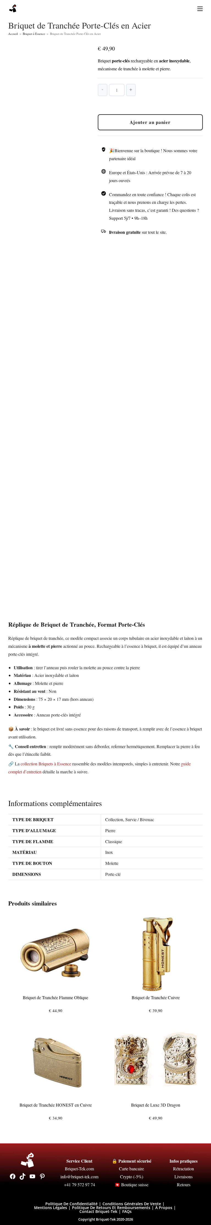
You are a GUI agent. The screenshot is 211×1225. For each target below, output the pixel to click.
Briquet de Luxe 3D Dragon (155, 1105)
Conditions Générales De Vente (131, 1203)
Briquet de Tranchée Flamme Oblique (55, 997)
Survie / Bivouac (139, 819)
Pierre (110, 830)
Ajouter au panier (150, 122)
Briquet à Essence (34, 34)
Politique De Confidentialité (71, 1203)
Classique (113, 841)
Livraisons (183, 1176)
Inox (109, 852)
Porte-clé (113, 874)
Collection (114, 819)
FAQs (127, 1211)
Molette (111, 863)
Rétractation (183, 1168)
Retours (183, 1184)
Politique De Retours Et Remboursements (111, 1207)
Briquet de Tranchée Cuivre (156, 997)
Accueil (13, 34)
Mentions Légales (50, 1207)
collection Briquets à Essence (46, 763)
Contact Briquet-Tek (98, 1211)
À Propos (163, 1207)
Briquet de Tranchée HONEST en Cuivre (56, 1105)
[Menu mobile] (198, 8)
